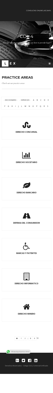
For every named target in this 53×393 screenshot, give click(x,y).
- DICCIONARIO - (10, 100)
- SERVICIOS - (25, 100)
